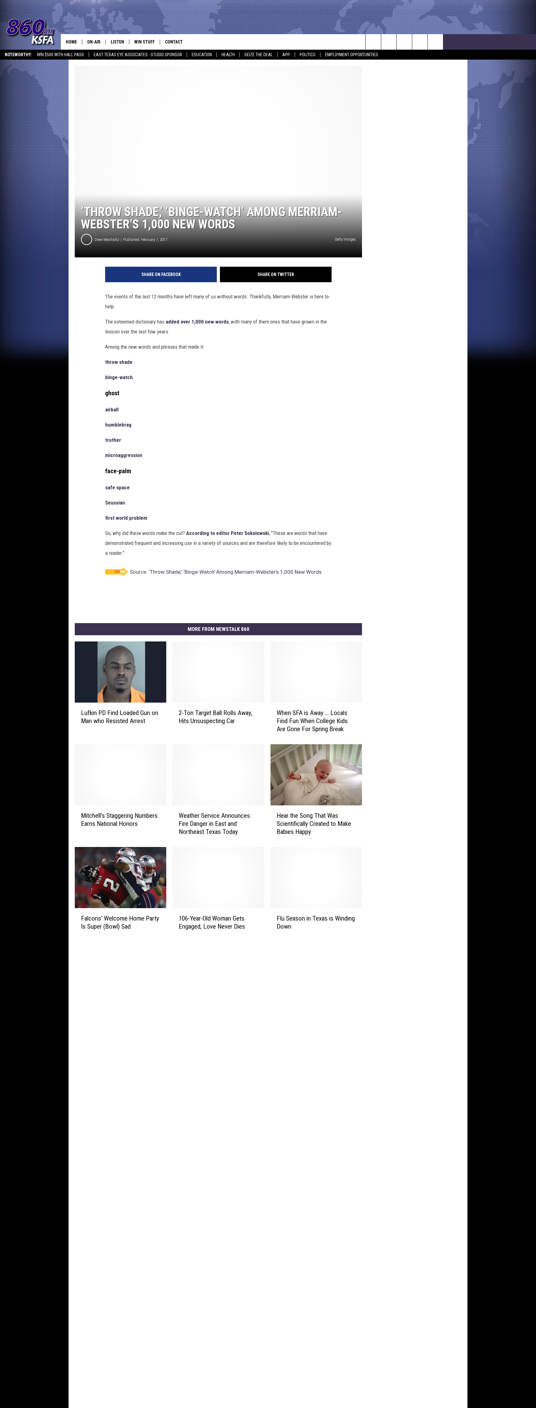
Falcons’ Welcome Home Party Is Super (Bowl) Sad (120, 922)
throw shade (118, 362)
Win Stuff (144, 41)
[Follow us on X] (435, 42)
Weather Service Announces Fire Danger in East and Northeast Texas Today (214, 823)
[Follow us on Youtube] (419, 42)
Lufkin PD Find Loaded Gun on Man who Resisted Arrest (119, 717)
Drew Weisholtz (107, 239)
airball (111, 409)
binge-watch (119, 377)
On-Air (93, 41)
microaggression (123, 455)
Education (202, 54)
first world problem (126, 518)
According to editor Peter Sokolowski (227, 533)
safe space (117, 487)
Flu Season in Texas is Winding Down (316, 922)
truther (113, 440)
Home (71, 41)
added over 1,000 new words (197, 322)
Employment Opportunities (351, 54)
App (286, 54)
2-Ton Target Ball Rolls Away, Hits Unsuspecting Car (215, 717)
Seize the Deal (258, 54)
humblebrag (118, 425)
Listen (117, 41)
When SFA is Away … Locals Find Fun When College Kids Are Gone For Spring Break (312, 721)
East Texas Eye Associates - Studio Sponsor (138, 54)
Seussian (115, 503)
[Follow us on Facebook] (404, 42)
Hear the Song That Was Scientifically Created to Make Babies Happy (314, 823)
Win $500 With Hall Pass (60, 54)
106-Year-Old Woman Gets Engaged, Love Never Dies (212, 922)
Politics (307, 54)
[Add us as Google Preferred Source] (388, 42)
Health (228, 54)
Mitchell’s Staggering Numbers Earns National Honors (119, 819)
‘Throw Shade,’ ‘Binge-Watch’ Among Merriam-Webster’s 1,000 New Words (235, 572)
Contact (174, 41)
